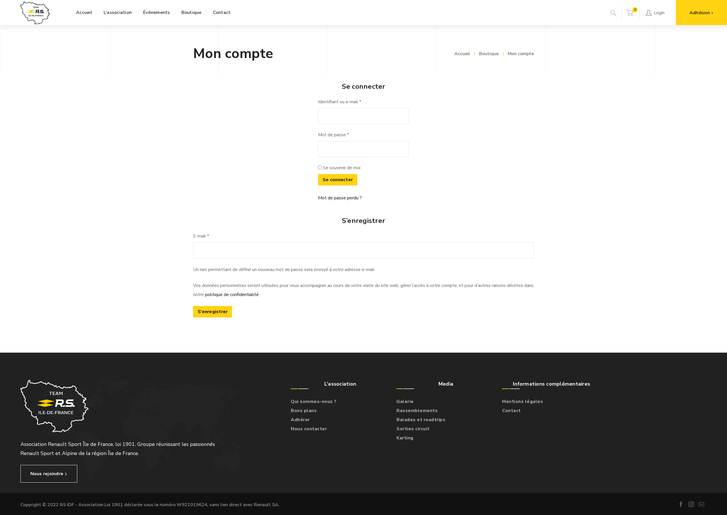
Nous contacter (309, 429)
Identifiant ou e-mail (339, 102)
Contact (511, 411)
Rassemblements (417, 411)
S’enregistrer (212, 312)
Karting (404, 438)
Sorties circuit (413, 429)
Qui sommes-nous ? (314, 401)
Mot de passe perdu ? (340, 198)
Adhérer (300, 420)
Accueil (462, 54)
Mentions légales (522, 401)
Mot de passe (333, 135)
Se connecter (338, 180)
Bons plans (304, 411)
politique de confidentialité (232, 294)
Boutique (489, 54)
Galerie (405, 401)
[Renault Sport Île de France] (35, 12)
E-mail (201, 236)
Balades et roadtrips (420, 420)
